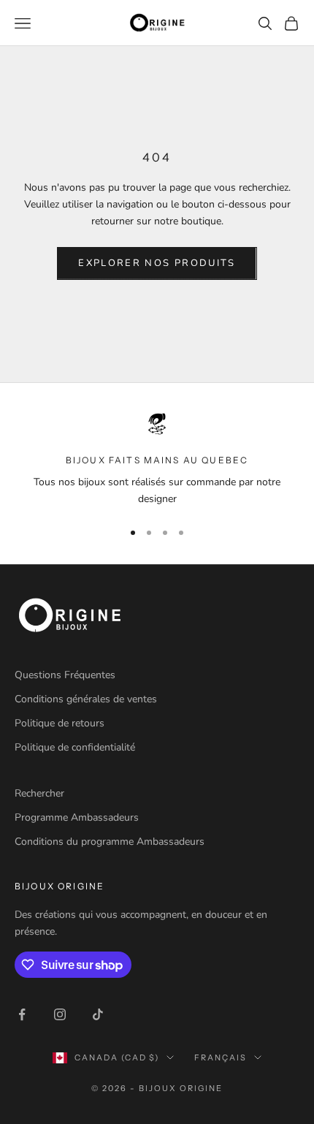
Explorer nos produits (156, 263)
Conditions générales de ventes (86, 699)
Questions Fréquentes (65, 675)
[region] (157, 460)
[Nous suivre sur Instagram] (60, 1014)
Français (220, 1057)
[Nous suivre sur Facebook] (22, 1014)
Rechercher (39, 793)
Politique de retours (59, 723)
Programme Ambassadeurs (77, 817)
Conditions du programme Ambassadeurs (109, 841)
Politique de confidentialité (75, 747)
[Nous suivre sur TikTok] (98, 1014)
